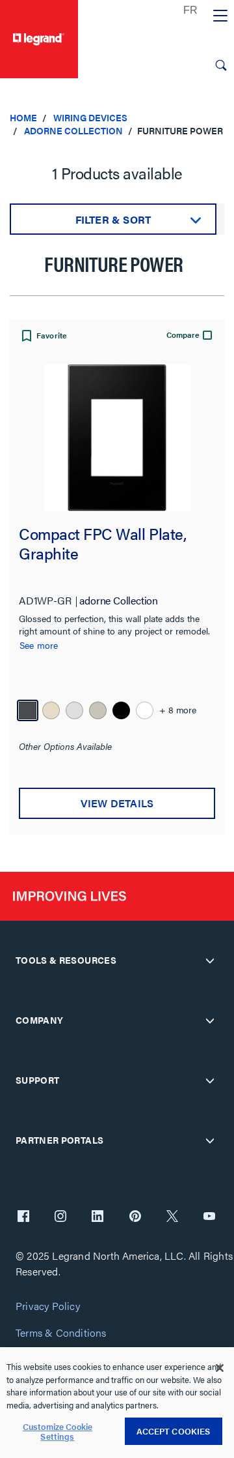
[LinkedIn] (97, 1217)
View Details (117, 803)
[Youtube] (209, 1217)
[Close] (219, 1368)
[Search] (221, 65)
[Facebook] (23, 1217)
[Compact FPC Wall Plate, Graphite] (117, 437)
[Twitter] (172, 1217)
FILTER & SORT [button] (113, 219)
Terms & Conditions (61, 1333)
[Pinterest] (135, 1217)
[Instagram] (60, 1217)
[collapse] (210, 960)
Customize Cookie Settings (57, 1431)
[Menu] (220, 16)
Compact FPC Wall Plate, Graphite (102, 544)
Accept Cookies (173, 1431)
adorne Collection (73, 130)
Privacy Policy (48, 1306)
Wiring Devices (90, 117)
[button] (43, 337)
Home (23, 117)
